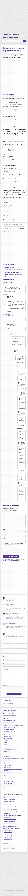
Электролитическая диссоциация (10, 844)
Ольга (11, 296)
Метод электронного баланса (10, 734)
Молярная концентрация (9, 801)
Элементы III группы (8, 833)
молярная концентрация (9, 225)
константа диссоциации (17, 224)
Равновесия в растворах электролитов (11, 777)
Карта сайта (22, 890)
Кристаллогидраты (8, 792)
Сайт (4, 538)
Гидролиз (5, 716)
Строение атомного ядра (9, 817)
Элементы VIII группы (8, 840)
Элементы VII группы (8, 839)
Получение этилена (9, 267)
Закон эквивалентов (8, 765)
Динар (8, 314)
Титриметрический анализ (9, 821)
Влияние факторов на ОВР (9, 727)
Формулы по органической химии (11, 754)
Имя (4, 529)
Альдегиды (6, 747)
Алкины (5, 745)
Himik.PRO (14, 889)
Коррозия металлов (8, 732)
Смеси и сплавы (6, 813)
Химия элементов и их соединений (11, 828)
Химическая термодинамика (9, 826)
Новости (5, 723)
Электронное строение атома (10, 819)
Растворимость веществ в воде (10, 808)
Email (4, 534)
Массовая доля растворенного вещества (12, 797)
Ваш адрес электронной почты (10, 663)
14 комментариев (22, 228)
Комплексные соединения (9, 722)
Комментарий (7, 513)
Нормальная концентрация (9, 803)
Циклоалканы (7, 756)
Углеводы (6, 753)
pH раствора (8, 224)
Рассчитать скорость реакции (12, 272)
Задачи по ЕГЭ (6, 718)
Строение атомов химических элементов (12, 815)
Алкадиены (6, 740)
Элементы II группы (8, 832)
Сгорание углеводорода (14, 613)
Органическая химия (7, 738)
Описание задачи (7, 671)
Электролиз (5, 843)
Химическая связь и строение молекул (11, 824)
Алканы (5, 742)
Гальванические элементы (9, 729)
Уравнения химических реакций (10, 823)
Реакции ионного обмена (9, 848)
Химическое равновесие (9, 787)
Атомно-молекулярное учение (9, 715)
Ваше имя (5, 659)
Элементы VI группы (8, 837)
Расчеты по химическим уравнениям (11, 775)
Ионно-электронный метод (9, 731)
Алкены (5, 744)
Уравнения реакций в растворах (10, 809)
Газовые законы (7, 763)
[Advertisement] (14, 15)
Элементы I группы (8, 830)
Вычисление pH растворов (9, 781)
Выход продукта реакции (9, 762)
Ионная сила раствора (8, 783)
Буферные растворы (8, 779)
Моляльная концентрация (9, 799)
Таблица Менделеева (8, 703)
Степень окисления (8, 736)
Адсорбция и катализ (8, 713)
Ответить (5, 294)
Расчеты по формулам (8, 774)
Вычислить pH (12, 597)
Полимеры (6, 751)
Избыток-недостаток (8, 767)
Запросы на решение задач (9, 720)
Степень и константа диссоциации (11, 785)
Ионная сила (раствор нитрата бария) (16, 634)
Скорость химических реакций (10, 811)
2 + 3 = (4, 667)
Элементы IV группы (8, 835)
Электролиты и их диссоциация (10, 788)
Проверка (5, 685)
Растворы (5, 790)
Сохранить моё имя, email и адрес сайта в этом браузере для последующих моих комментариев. (14, 544)
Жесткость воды (7, 846)
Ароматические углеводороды (10, 749)
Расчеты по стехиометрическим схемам (12, 772)
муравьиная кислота (19, 225)
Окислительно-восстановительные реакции (13, 725)
